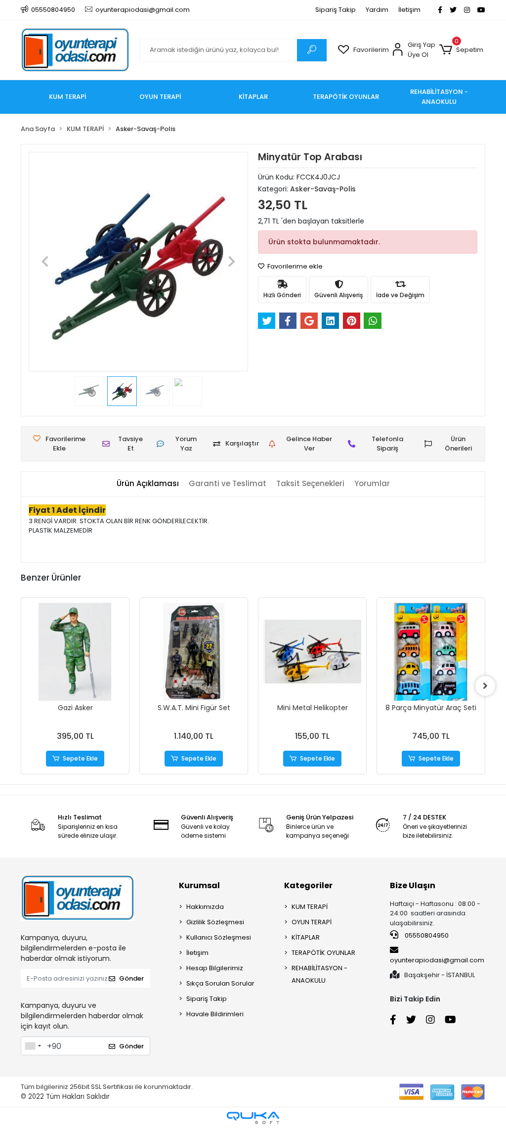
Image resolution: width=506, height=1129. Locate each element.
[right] (485, 686)
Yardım (377, 9)
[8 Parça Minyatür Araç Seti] (431, 652)
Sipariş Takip (335, 9)
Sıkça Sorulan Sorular (220, 983)
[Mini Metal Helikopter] (312, 652)
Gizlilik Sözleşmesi (215, 922)
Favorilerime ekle (294, 266)
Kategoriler (308, 885)
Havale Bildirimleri (215, 1014)
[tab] (148, 484)
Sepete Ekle (80, 758)
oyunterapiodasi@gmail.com (437, 960)
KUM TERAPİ (310, 906)
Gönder (131, 978)
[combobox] (32, 1046)
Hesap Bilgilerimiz (214, 968)
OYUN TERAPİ (312, 922)
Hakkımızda (205, 906)
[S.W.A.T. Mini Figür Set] (194, 652)
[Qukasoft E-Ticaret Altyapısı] (253, 1118)
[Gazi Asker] (75, 652)
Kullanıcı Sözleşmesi (218, 937)
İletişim (409, 9)
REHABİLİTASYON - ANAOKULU (319, 974)
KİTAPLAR (306, 937)
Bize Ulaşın (412, 885)
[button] (461, 50)
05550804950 (426, 935)
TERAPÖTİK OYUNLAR (323, 952)
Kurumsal (199, 885)
